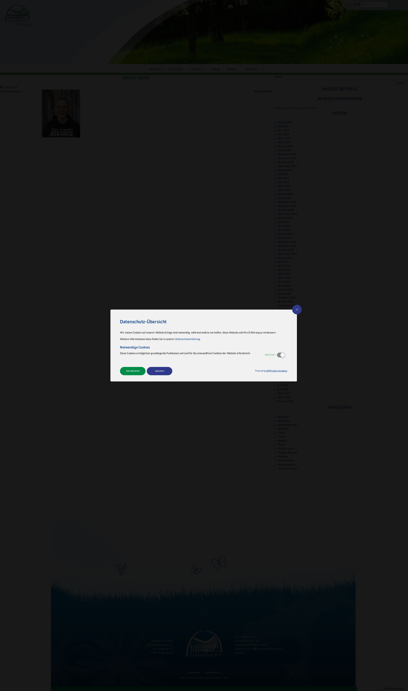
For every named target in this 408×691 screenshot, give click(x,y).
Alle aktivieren (133, 371)
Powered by (271, 371)
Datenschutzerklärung (187, 339)
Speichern (159, 371)
